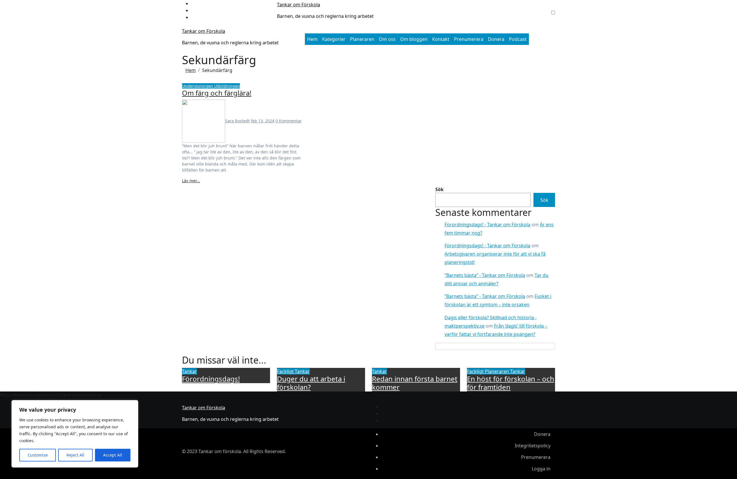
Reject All (75, 455)
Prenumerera (468, 39)
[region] (75, 433)
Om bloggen (414, 39)
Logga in (541, 468)
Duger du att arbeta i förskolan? (311, 383)
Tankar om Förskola (298, 4)
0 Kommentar (289, 120)
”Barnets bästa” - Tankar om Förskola (485, 275)
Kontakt (440, 39)
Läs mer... (191, 180)
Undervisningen (198, 86)
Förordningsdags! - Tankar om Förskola (487, 224)
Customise (38, 455)
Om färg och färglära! (216, 93)
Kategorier (333, 39)
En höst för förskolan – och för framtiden (510, 383)
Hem (312, 39)
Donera (496, 39)
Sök (439, 189)
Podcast (518, 39)
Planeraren (362, 39)
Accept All (112, 455)
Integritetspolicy (532, 445)
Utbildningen (227, 86)
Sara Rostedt (237, 120)
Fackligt (286, 371)
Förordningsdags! (211, 378)
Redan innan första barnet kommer (414, 383)
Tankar (189, 371)
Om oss (387, 39)
